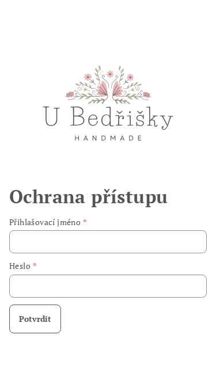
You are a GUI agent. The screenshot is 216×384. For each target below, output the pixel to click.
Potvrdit (35, 318)
